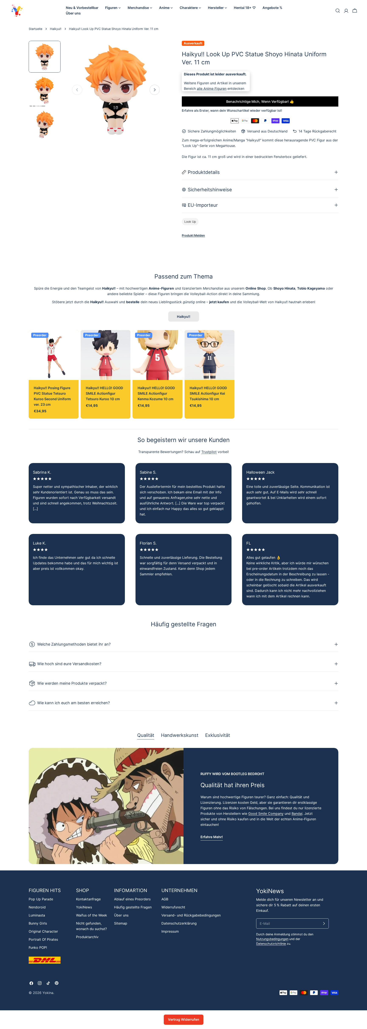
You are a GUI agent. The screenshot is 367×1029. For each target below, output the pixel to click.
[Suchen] (337, 10)
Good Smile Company (266, 813)
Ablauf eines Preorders (132, 899)
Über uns (121, 915)
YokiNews (84, 907)
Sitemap (120, 923)
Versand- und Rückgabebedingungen (191, 915)
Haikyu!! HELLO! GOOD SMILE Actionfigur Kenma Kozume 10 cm (156, 393)
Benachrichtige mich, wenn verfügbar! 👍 (260, 101)
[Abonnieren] (323, 923)
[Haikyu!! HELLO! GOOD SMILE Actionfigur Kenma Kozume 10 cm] (157, 355)
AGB (164, 899)
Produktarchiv (87, 937)
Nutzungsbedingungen (272, 939)
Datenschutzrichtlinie (271, 943)
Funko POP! (38, 947)
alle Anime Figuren (211, 88)
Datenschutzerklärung (179, 923)
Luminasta (37, 915)
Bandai (297, 813)
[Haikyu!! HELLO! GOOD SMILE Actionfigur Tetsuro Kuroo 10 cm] (106, 355)
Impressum (170, 931)
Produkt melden (193, 235)
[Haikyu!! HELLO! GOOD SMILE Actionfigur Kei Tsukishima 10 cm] (209, 355)
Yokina (47, 993)
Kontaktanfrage (88, 899)
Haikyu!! (55, 29)
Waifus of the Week (91, 915)
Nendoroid (37, 907)
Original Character (43, 931)
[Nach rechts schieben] (155, 90)
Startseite (35, 29)
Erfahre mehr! (211, 837)
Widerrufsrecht (173, 907)
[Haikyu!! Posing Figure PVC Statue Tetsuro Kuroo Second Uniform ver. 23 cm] (54, 355)
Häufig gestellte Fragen (133, 907)
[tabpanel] (183, 806)
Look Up (190, 221)
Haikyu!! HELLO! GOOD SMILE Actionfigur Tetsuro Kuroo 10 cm (104, 393)
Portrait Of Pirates (43, 939)
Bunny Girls (38, 923)
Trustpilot (209, 452)
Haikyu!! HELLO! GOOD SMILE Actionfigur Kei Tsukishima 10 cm (208, 393)
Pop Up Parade (41, 899)
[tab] (145, 735)
